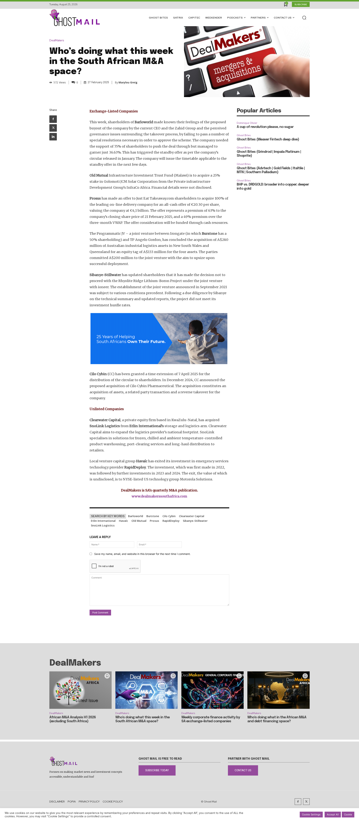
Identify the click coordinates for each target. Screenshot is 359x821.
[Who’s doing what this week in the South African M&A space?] (146, 690)
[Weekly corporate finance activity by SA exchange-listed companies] (212, 690)
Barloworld (135, 516)
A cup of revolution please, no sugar (265, 127)
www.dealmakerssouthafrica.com (159, 496)
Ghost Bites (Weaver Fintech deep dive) (268, 139)
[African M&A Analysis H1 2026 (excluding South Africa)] (80, 690)
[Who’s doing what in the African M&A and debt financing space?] (278, 690)
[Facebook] (53, 119)
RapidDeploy (171, 521)
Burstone (152, 516)
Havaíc (123, 521)
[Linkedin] (53, 136)
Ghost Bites (244, 135)
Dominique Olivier (247, 123)
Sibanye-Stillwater (195, 521)
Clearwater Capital (191, 516)
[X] (53, 128)
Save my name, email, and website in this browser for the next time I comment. (142, 553)
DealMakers (56, 40)
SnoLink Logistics (103, 525)
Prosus (154, 521)
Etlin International (103, 521)
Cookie (348, 814)
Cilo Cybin (169, 516)
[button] (304, 17)
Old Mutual (138, 521)
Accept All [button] (333, 814)
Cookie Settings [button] (311, 814)
